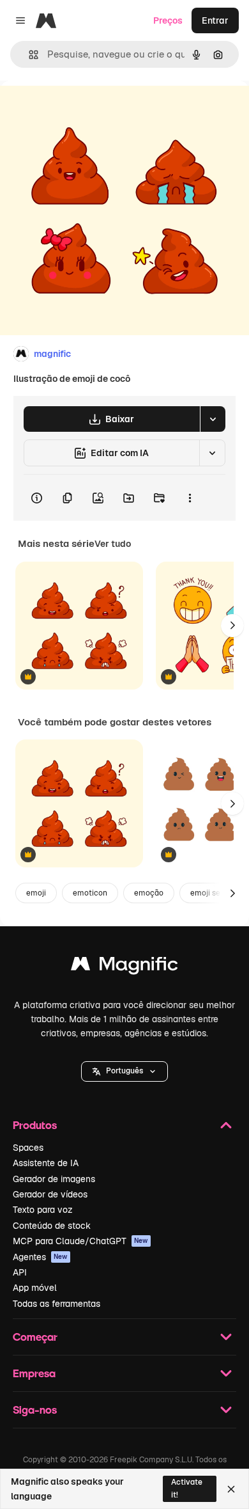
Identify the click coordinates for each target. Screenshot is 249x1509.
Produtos (35, 1125)
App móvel (35, 1287)
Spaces (28, 1147)
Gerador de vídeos (50, 1194)
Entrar (215, 20)
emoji (36, 893)
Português (124, 1071)
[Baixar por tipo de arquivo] (212, 419)
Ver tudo (112, 543)
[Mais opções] (189, 497)
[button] (124, 1071)
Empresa (34, 1373)
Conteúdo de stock (52, 1225)
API (20, 1272)
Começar (35, 1336)
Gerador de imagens (54, 1179)
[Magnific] (124, 967)
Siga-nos (35, 1409)
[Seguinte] (232, 626)
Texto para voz (43, 1209)
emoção (148, 893)
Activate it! (186, 1488)
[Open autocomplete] (28, 54)
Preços (168, 20)
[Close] (231, 1489)
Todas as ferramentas (56, 1303)
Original (82, 110)
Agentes (40, 1257)
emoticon (90, 893)
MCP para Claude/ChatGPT (80, 1241)
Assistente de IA (46, 1163)
